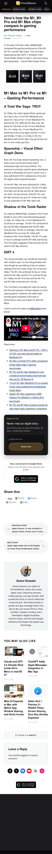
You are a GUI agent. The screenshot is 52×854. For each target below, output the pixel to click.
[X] (16, 770)
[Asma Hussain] (26, 571)
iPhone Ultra (19, 9)
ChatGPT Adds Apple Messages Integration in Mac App (37, 666)
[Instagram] (42, 770)
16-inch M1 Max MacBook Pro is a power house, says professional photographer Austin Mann (28, 386)
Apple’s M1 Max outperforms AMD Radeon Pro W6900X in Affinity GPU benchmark (26, 397)
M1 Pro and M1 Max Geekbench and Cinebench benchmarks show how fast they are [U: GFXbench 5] (27, 375)
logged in (25, 755)
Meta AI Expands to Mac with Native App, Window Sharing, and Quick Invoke (14, 707)
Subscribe (26, 446)
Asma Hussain (26, 581)
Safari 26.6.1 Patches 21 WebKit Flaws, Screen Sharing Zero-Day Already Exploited (38, 709)
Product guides (14, 36)
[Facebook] (22, 770)
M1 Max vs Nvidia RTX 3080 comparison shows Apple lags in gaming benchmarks (28, 364)
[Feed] (35, 770)
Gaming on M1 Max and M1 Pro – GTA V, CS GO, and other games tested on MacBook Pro (28, 353)
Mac (5, 36)
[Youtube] (29, 770)
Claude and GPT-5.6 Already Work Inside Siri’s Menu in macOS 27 (13, 668)
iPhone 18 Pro (35, 9)
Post (10, 498)
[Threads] (10, 770)
